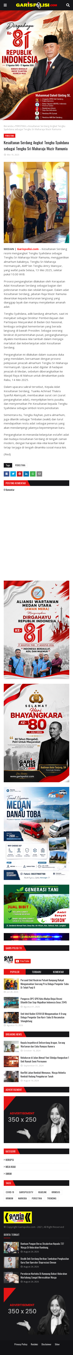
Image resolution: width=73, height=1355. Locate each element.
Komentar (58, 972)
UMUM (9, 1174)
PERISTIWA (20, 126)
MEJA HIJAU (11, 1167)
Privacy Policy (20, 1344)
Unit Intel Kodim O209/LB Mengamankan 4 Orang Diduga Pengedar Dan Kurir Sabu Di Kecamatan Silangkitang (43, 1017)
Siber (57, 1344)
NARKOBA (22, 1198)
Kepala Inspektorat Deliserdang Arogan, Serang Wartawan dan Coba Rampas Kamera (43, 1044)
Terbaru (36, 972)
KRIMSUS (56, 1192)
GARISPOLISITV (26, 1192)
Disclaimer (46, 1344)
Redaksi (34, 1344)
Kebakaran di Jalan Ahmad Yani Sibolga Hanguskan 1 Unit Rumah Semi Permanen (45, 1059)
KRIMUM (9, 1198)
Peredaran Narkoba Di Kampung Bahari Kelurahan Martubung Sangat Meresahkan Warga (44, 1275)
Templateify (41, 1349)
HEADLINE (42, 1192)
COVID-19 (10, 1192)
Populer (14, 972)
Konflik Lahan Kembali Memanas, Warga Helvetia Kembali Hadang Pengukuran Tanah (43, 1074)
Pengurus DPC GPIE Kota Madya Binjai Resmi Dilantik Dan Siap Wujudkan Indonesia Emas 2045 (44, 1000)
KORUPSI (10, 1160)
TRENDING (51, 1198)
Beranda (8, 126)
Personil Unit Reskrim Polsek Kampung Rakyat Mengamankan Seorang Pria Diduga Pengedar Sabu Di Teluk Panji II (45, 983)
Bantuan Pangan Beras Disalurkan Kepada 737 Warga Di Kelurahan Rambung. (42, 1245)
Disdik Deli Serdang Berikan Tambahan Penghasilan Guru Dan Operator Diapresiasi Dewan (45, 1260)
